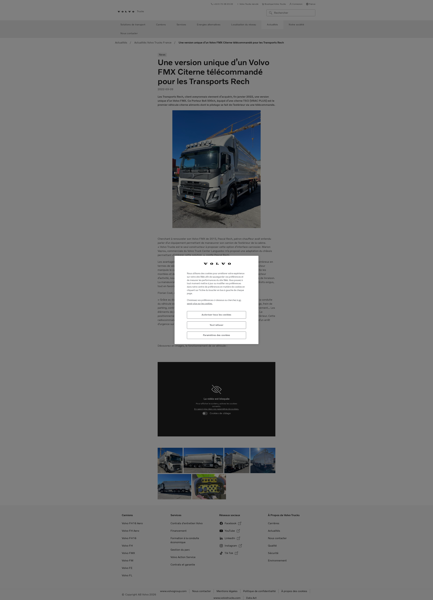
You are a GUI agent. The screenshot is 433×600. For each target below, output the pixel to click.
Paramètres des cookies (216, 335)
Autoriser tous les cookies (216, 315)
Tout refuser (216, 325)
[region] (216, 300)
